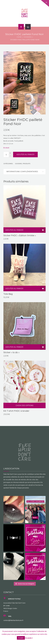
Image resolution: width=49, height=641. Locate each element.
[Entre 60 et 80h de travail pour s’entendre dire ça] (13, 509)
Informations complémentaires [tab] (22, 172)
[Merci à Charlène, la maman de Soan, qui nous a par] (35, 537)
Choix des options (24, 405)
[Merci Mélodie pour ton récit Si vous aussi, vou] (35, 566)
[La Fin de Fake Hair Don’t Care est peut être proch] (13, 537)
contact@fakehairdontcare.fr (13, 620)
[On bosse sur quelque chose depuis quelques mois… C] (13, 566)
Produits (26, 163)
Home (19, 37)
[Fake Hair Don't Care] (24, 13)
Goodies (27, 37)
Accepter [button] (20, 638)
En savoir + (29, 638)
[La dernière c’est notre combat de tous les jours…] (35, 509)
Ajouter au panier (25, 154)
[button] (42, 55)
